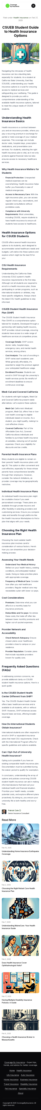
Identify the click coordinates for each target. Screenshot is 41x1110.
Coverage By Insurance (14, 1062)
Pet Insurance (11, 1088)
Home (12, 1070)
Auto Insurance (27, 1075)
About (20, 1093)
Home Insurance (11, 1079)
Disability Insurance (28, 1084)
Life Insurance (13, 1075)
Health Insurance (20, 18)
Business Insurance (28, 1079)
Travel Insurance (11, 1084)
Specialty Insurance (27, 1088)
